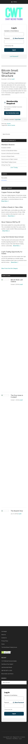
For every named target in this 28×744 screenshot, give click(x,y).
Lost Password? (14, 56)
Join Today (14, 167)
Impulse (13, 125)
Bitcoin (9, 125)
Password (7, 38)
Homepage (4, 631)
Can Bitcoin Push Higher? (7, 664)
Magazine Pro (16, 737)
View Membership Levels (12, 113)
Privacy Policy (4, 641)
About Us (3, 634)
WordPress (15, 738)
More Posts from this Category (9, 268)
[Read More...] (4, 201)
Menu (15, 2)
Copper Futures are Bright (10, 192)
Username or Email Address (11, 31)
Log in (20, 738)
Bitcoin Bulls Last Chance (7, 673)
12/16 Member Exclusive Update (9, 661)
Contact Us (4, 637)
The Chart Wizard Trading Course (9, 647)
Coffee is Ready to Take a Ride (12, 207)
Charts (3, 644)
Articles (9, 123)
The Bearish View (17, 511)
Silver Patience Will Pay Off (10, 222)
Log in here (18, 119)
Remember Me (9, 45)
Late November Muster (6, 667)
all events (4, 180)
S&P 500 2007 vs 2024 (6, 670)
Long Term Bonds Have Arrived (12, 237)
